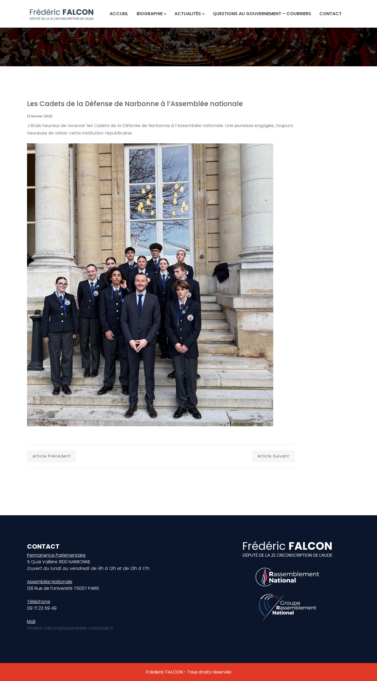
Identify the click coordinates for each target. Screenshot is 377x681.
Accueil (119, 13)
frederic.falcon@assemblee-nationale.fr (70, 628)
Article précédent (52, 456)
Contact (330, 13)
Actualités (187, 13)
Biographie (150, 13)
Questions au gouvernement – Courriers (262, 13)
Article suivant (273, 456)
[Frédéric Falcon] (61, 14)
